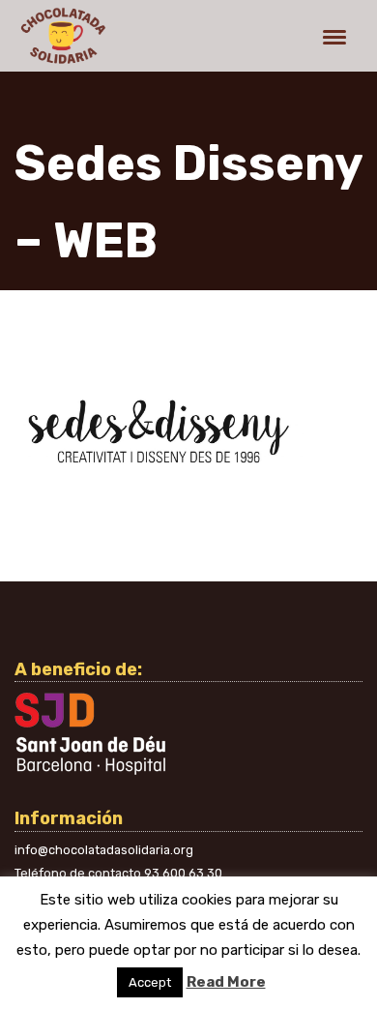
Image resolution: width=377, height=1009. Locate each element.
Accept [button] (150, 982)
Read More (226, 982)
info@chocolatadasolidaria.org (103, 850)
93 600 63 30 (183, 873)
